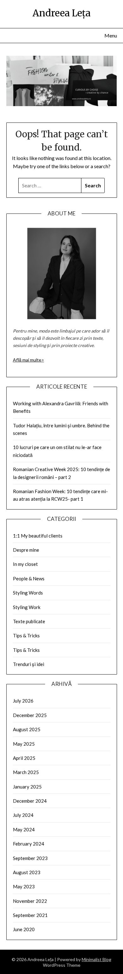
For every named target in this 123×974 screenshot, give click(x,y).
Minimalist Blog (96, 959)
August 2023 (26, 872)
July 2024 (23, 815)
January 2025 (27, 786)
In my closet (25, 564)
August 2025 (26, 729)
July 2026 (23, 700)
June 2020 (24, 929)
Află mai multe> (28, 359)
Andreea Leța (61, 13)
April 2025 (24, 758)
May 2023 (24, 886)
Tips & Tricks (26, 635)
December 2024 (30, 801)
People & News (28, 578)
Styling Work (26, 607)
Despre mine (26, 550)
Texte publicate (29, 621)
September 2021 (30, 915)
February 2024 (28, 843)
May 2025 (24, 744)
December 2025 (30, 715)
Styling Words (28, 592)
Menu (110, 35)
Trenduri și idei (28, 664)
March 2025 (26, 772)
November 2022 (30, 901)
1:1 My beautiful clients (37, 535)
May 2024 (24, 829)
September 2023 (30, 858)
